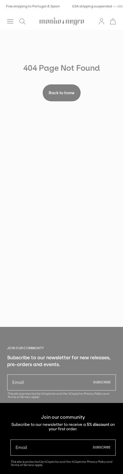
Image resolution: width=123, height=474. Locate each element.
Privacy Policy (96, 461)
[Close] (114, 412)
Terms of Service (22, 465)
